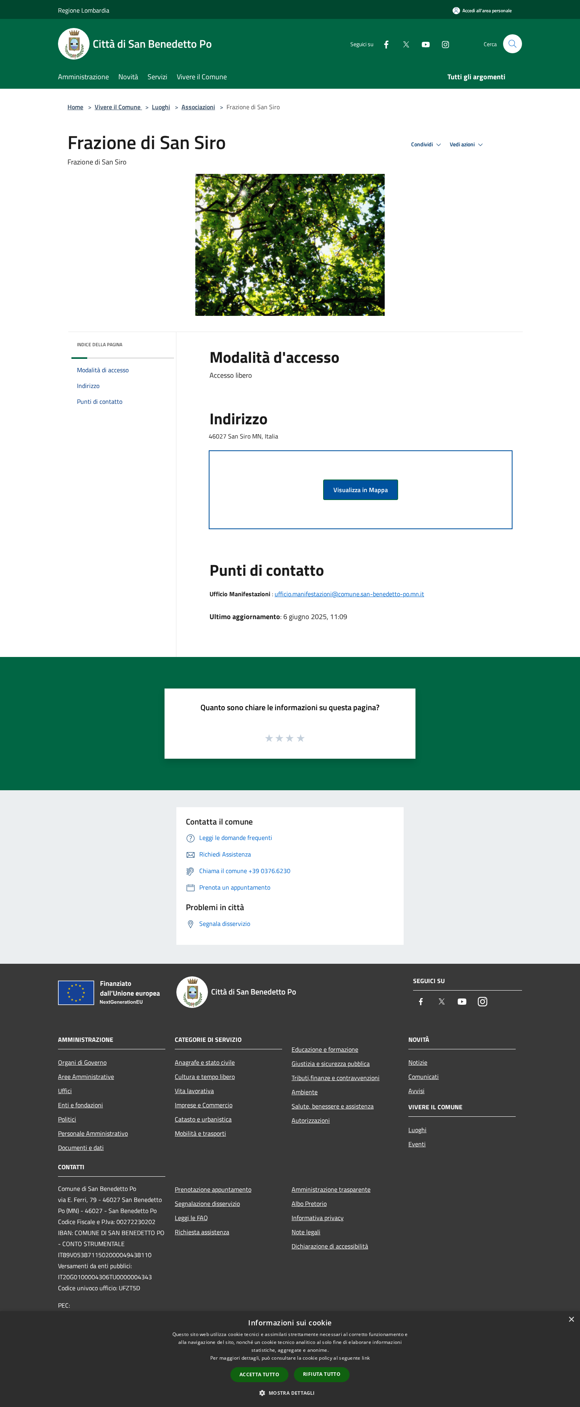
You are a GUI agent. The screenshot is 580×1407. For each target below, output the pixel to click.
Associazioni (198, 107)
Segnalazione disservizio (207, 1203)
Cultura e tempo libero (205, 1076)
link (366, 1358)
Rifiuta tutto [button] (322, 1374)
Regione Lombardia (83, 10)
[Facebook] (383, 43)
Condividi (422, 144)
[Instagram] (442, 43)
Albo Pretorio (309, 1203)
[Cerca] (512, 43)
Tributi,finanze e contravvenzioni (336, 1077)
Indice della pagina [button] (99, 344)
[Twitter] (403, 43)
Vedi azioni (463, 144)
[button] (289, 1393)
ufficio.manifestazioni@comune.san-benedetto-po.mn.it (349, 594)
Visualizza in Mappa (360, 490)
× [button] (571, 1320)
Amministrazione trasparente (331, 1189)
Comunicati (423, 1076)
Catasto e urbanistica (203, 1119)
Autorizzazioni (311, 1120)
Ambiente (305, 1092)
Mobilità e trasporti (200, 1133)
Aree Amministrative (86, 1076)
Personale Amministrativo (93, 1133)
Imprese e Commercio (203, 1105)
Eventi (417, 1144)
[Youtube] (422, 43)
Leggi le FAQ (191, 1217)
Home (75, 107)
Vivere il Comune (118, 107)
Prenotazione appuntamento (213, 1189)
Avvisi (416, 1090)
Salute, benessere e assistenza (333, 1106)
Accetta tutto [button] (259, 1374)
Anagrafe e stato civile (205, 1062)
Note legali (306, 1232)
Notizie (417, 1062)
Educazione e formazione (325, 1049)
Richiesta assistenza (202, 1232)
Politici (67, 1119)
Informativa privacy (318, 1217)
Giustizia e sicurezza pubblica (331, 1063)
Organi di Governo (82, 1062)
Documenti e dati (81, 1147)
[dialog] (290, 1359)
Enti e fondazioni (80, 1105)
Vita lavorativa (194, 1090)
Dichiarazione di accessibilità (330, 1246)
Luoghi (161, 107)
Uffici (65, 1090)
